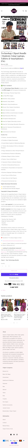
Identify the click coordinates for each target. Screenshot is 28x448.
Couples (5, 398)
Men (4, 386)
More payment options (14, 277)
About (4, 419)
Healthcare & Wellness (8, 380)
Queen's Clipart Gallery (15, 445)
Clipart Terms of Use (8, 428)
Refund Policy (6, 425)
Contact (5, 422)
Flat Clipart (5, 401)
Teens (4, 392)
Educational (5, 377)
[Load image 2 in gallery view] (14, 46)
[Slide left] (1, 46)
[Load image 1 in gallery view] (6, 46)
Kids (4, 395)
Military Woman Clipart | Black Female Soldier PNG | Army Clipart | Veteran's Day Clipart (6, 316)
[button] (1, 10)
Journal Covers (6, 408)
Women (4, 389)
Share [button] (4, 290)
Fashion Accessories (7, 404)
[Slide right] (26, 46)
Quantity (3, 263)
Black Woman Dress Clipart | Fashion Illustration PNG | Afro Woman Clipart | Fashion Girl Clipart (19, 316)
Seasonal (5, 383)
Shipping (2, 65)
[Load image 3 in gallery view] (21, 46)
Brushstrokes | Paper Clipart (9, 411)
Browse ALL (5, 371)
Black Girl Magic (7, 374)
